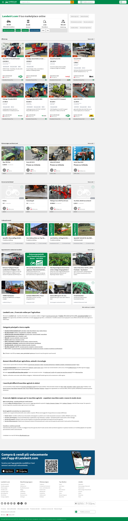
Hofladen (42, 497)
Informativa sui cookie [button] (23, 509)
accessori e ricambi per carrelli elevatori (53, 348)
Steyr (62, 386)
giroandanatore (22, 332)
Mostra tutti (90, 39)
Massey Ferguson (7, 388)
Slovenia (69, 403)
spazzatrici (31, 346)
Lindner (74, 386)
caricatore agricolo (24, 346)
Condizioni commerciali (47, 509)
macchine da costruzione (34, 364)
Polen (79, 497)
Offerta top (4, 39)
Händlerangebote (5, 486)
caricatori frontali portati (26, 348)
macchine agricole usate (51, 316)
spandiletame (38, 343)
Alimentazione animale (76, 22)
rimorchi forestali (36, 334)
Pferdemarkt (42, 491)
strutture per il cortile (49, 372)
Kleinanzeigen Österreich (84, 486)
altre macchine (79, 372)
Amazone (42, 388)
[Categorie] (18, 503)
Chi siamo (3, 509)
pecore (38, 367)
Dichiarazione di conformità (8, 512)
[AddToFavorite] (21, 45)
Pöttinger (31, 388)
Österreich (80, 484)
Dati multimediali (11, 509)
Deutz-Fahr (61, 497)
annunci (18, 30)
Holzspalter (23, 493)
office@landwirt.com (24, 435)
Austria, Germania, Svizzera (52, 403)
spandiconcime (22, 343)
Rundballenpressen (24, 488)
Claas (37, 330)
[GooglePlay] (21, 471)
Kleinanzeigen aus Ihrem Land (9, 143)
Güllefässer (22, 491)
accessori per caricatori (38, 348)
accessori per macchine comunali (64, 372)
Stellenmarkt (43, 495)
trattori (41, 364)
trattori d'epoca (43, 330)
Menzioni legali (58, 509)
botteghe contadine (60, 364)
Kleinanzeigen (4, 488)
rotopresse (34, 332)
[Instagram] (5, 503)
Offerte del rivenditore (8, 30)
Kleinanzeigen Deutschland (84, 489)
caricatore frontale (16, 348)
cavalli (35, 367)
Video (43, 30)
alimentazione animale (70, 364)
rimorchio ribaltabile (14, 338)
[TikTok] (11, 503)
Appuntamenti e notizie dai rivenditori (11, 250)
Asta (48, 30)
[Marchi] (21, 503)
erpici (16, 336)
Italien (79, 493)
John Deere (23, 330)
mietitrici (16, 332)
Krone (27, 388)
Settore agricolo (74, 16)
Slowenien (80, 495)
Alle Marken (3, 495)
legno (78, 364)
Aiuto (4, 515)
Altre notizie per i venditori (88, 307)
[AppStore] (7, 471)
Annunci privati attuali (7, 182)
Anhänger (22, 497)
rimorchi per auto (24, 338)
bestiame (31, 367)
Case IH (78, 386)
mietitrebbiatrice (17, 345)
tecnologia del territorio (49, 364)
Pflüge (21, 489)
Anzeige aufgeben (5, 497)
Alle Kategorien (4, 493)
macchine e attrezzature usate (28, 386)
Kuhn (24, 388)
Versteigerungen (4, 491)
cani (42, 367)
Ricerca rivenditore (34, 30)
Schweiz (80, 491)
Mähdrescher (23, 486)
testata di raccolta (26, 345)
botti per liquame (30, 343)
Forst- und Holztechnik (45, 488)
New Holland (33, 330)
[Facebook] (8, 503)
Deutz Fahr (20, 388)
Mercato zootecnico (88, 22)
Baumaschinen (23, 495)
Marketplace (25, 30)
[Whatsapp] (14, 503)
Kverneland (36, 388)
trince (13, 339)
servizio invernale (39, 346)
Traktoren (22, 484)
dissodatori (21, 336)
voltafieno (29, 332)
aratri (25, 336)
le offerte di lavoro (72, 367)
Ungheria (65, 403)
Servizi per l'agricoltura (85, 27)
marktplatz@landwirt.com (61, 519)
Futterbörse (42, 493)
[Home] (11, 2)
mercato (36, 317)
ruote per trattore (24, 341)
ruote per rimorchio (33, 341)
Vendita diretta (74, 27)
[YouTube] (2, 503)
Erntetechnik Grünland (45, 486)
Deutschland (81, 488)
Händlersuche (4, 489)
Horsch (47, 388)
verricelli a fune (28, 334)
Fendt (28, 330)
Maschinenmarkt (5, 484)
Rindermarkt (42, 489)
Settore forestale (84, 16)
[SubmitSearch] (72, 2)
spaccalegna (44, 334)
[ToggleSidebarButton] (2, 2)
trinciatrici (33, 345)
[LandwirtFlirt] (26, 503)
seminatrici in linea (19, 339)
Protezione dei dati (35, 509)
